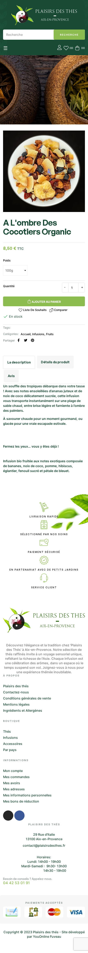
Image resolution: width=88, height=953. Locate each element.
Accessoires (12, 744)
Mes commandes (16, 777)
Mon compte (13, 771)
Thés (7, 731)
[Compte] (59, 48)
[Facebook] (19, 815)
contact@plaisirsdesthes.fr (44, 845)
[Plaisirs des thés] (44, 15)
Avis (11, 376)
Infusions (38, 334)
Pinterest (32, 340)
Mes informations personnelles (27, 795)
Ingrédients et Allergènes (22, 710)
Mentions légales (16, 704)
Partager (19, 340)
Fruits (50, 334)
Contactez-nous (16, 692)
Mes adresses (14, 789)
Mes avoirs (11, 783)
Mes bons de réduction (21, 801)
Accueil (25, 334)
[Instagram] (8, 815)
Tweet (26, 340)
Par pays (10, 750)
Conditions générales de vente (27, 698)
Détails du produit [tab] (55, 362)
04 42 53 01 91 (16, 883)
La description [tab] (19, 362)
